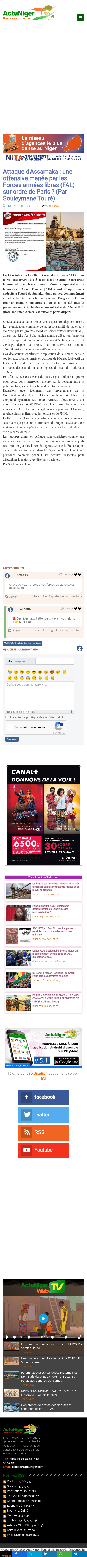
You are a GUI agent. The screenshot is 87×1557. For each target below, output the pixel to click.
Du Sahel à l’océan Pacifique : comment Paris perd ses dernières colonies (53, 974)
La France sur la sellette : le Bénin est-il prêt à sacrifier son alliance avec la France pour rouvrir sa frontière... (55, 886)
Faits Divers (14, 1530)
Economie (13, 1505)
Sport (10, 1510)
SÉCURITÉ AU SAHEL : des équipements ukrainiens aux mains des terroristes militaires (54, 931)
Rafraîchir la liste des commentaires (24, 643)
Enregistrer (12, 739)
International (15, 1491)
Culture (12, 1515)
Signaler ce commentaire (65, 596)
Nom (16, 661)
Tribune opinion (17, 1496)
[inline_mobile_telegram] (79, 1554)
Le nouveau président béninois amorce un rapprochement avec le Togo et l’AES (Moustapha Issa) (55, 953)
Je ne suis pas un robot (30, 727)
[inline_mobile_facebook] (19, 1554)
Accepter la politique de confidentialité (36, 717)
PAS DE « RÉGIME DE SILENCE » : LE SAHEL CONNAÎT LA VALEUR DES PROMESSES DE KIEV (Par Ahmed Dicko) (56, 998)
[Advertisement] (43, 73)
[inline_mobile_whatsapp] (64, 1554)
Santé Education (18, 1500)
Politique (12, 1481)
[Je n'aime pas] (80, 574)
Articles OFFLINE (18, 1525)
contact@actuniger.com (27, 1466)
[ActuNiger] (31, 13)
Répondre (40, 596)
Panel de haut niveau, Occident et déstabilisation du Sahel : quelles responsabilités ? (50, 909)
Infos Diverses (16, 1534)
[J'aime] (75, 574)
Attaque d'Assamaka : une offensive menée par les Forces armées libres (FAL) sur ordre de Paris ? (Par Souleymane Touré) (39, 184)
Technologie (15, 1520)
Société (12, 1486)
